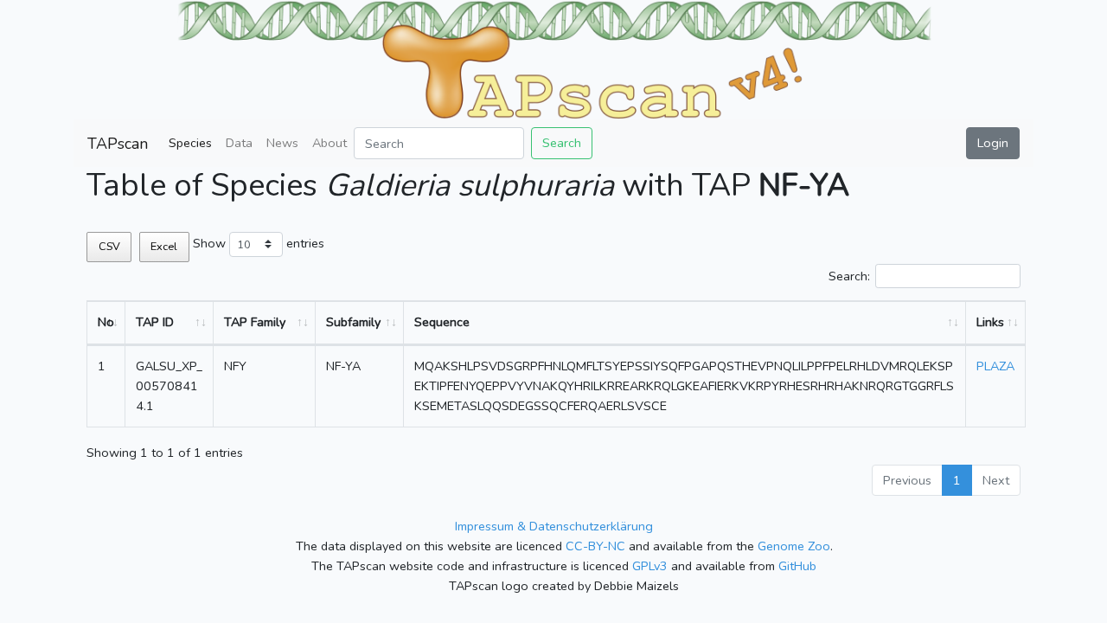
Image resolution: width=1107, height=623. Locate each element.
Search (561, 142)
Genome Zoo (794, 546)
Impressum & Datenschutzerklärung (554, 526)
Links (990, 322)
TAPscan (117, 143)
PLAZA (995, 366)
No (106, 322)
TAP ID (155, 322)
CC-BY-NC (595, 546)
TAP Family (254, 322)
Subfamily (353, 322)
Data (239, 142)
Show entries (258, 243)
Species (190, 142)
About (329, 142)
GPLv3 (650, 566)
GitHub (797, 566)
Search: (849, 276)
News (282, 142)
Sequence (442, 322)
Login (992, 142)
